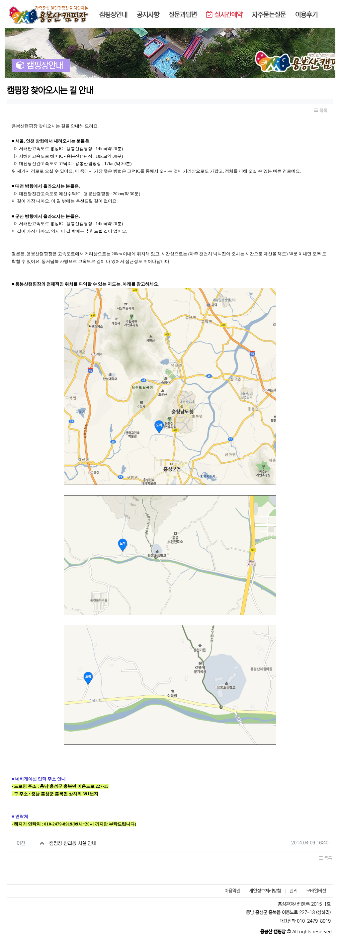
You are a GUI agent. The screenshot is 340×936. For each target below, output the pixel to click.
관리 (294, 891)
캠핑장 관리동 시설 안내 (72, 843)
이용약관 (232, 891)
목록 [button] (322, 110)
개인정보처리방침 (265, 891)
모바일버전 (316, 891)
